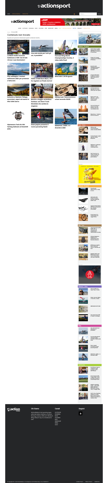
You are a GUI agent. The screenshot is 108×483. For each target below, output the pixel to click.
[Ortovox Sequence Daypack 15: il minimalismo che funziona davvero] (84, 239)
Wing (56, 28)
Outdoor (25, 28)
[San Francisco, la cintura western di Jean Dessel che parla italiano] (84, 156)
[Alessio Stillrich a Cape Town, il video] (84, 291)
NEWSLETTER (25, 13)
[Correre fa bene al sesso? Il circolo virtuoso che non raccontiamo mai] (84, 108)
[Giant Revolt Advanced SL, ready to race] (84, 191)
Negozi (79, 28)
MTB (56, 419)
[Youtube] (74, 13)
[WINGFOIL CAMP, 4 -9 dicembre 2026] (84, 357)
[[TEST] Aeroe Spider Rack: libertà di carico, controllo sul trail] (84, 248)
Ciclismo (41, 28)
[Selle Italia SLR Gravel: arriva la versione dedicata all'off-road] (84, 200)
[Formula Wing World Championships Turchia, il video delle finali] (84, 339)
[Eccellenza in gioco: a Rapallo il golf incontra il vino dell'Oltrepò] (84, 370)
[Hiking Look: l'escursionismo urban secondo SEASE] (84, 130)
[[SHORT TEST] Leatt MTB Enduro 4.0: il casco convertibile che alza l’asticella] (84, 256)
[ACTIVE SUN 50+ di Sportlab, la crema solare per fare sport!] (84, 91)
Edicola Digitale (16, 13)
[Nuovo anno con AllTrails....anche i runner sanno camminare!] (84, 99)
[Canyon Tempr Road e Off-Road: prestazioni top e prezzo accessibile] (84, 208)
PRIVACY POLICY (88, 481)
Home (8, 13)
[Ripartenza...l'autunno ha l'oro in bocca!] (84, 117)
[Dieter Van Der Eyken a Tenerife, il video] (84, 300)
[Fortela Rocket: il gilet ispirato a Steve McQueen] (84, 138)
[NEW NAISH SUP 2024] (84, 309)
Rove (36, 28)
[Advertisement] (18, 452)
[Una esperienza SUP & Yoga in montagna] (84, 317)
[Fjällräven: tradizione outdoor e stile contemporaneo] (84, 147)
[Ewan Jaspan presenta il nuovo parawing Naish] (84, 348)
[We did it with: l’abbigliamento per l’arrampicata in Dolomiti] (84, 69)
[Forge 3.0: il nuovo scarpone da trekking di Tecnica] (84, 60)
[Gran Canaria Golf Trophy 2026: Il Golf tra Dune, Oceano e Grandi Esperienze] (84, 378)
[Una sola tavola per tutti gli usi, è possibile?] (84, 330)
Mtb (46, 28)
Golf (56, 424)
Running (31, 28)
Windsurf (50, 28)
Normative (97, 481)
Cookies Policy (79, 481)
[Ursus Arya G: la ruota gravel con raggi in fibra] (84, 217)
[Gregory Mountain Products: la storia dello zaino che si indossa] (84, 77)
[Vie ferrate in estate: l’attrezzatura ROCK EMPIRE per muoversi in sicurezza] (84, 51)
